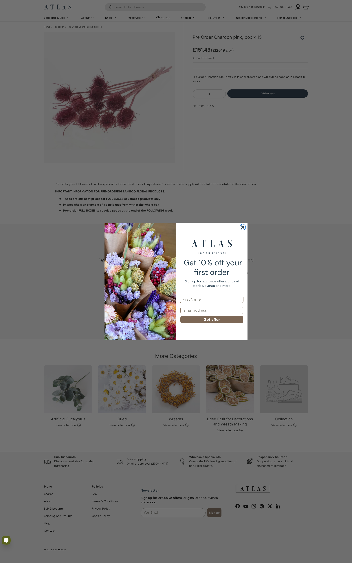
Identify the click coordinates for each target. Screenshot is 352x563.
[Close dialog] (243, 227)
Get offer (212, 319)
